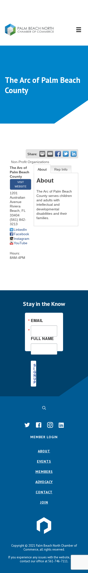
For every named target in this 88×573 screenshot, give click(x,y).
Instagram (21, 239)
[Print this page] (42, 154)
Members (44, 471)
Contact (44, 492)
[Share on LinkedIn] (74, 154)
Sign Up (34, 374)
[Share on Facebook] (58, 154)
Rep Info (60, 169)
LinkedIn (20, 230)
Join (44, 502)
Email (37, 320)
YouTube (20, 243)
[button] (44, 11)
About (42, 169)
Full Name (42, 338)
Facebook (21, 234)
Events (44, 461)
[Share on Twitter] (66, 154)
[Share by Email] (50, 154)
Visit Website (20, 184)
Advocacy (44, 482)
